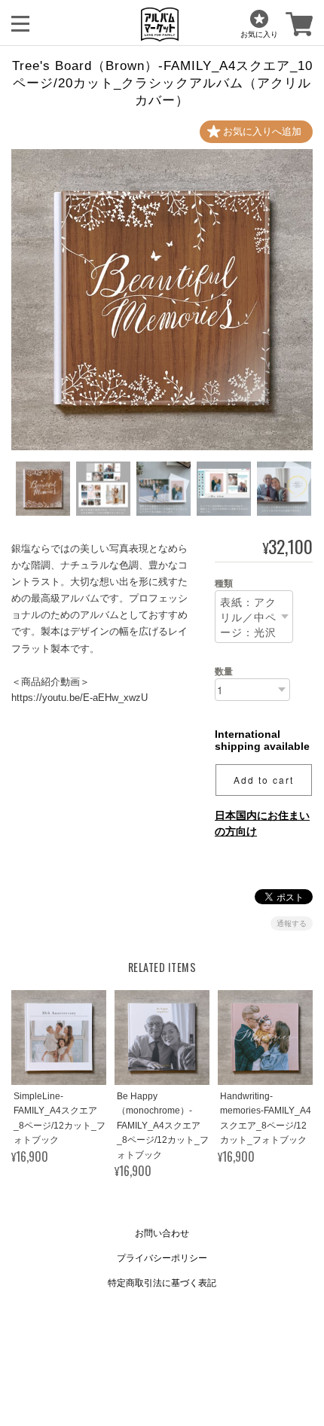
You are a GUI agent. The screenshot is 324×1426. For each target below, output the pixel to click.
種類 (224, 583)
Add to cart (264, 779)
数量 (224, 671)
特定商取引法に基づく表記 (162, 1283)
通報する (292, 923)
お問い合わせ (162, 1233)
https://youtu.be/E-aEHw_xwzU (79, 697)
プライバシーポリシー (162, 1258)
